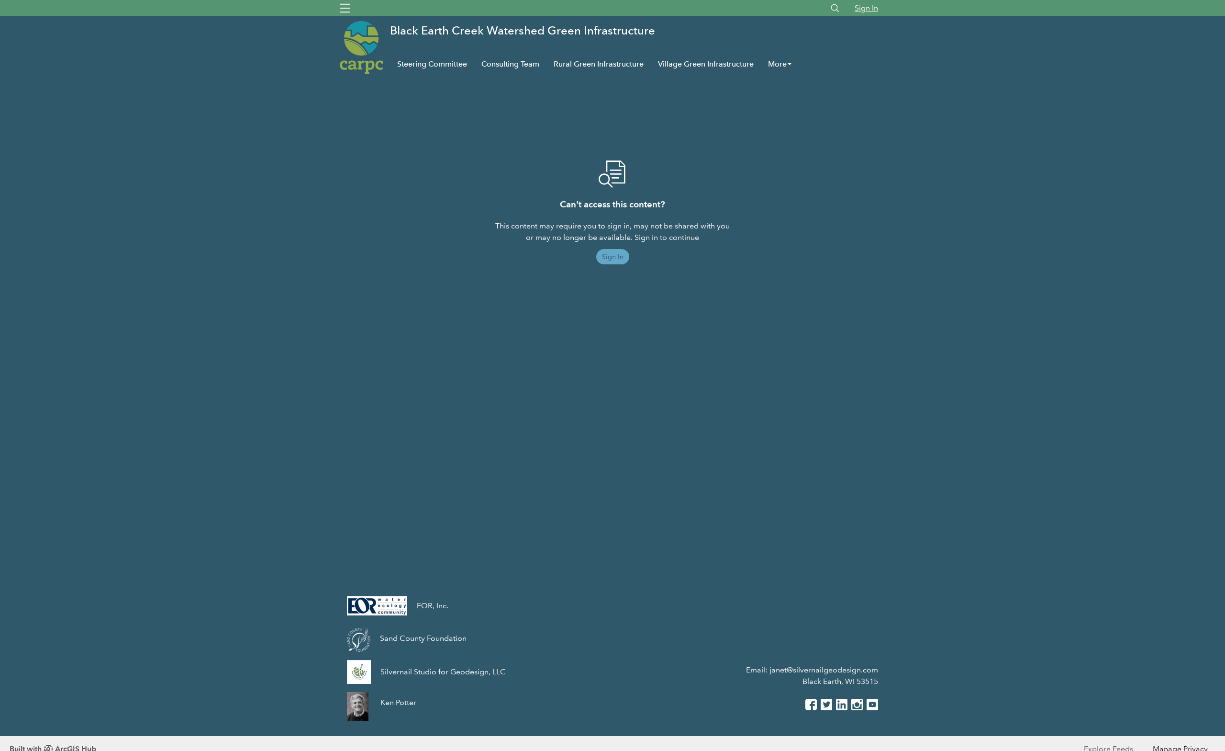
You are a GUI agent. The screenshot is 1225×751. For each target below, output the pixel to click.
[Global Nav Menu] (345, 8)
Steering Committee (432, 63)
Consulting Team (510, 63)
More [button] (777, 63)
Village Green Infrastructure (706, 63)
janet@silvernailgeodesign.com (823, 669)
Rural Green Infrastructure (599, 63)
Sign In (866, 7)
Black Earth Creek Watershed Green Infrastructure (522, 30)
